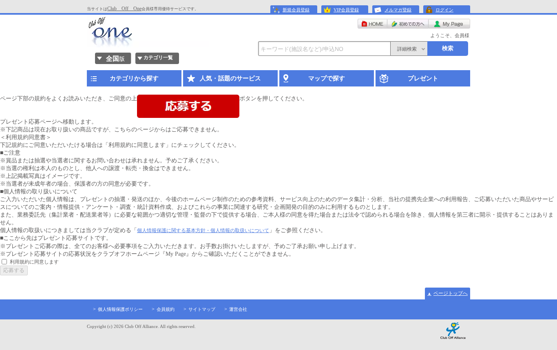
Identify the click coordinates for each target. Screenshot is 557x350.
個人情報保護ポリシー (120, 309)
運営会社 (238, 309)
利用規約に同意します (34, 262)
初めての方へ (408, 24)
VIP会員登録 (346, 9)
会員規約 (166, 309)
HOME (372, 24)
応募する (13, 270)
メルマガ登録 (398, 9)
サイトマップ (201, 309)
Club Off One (124, 8)
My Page (449, 24)
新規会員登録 (296, 9)
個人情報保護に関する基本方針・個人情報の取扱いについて (203, 230)
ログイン (444, 9)
